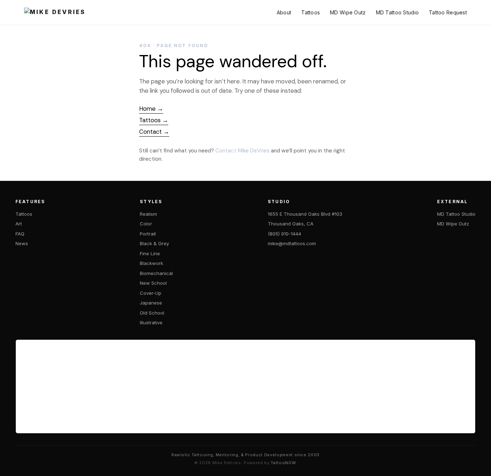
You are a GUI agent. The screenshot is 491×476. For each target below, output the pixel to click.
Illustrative (151, 322)
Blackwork (151, 263)
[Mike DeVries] (55, 13)
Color (146, 223)
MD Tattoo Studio (397, 12)
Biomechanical (156, 273)
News (21, 243)
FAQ (19, 234)
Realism (148, 214)
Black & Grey (154, 243)
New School (153, 283)
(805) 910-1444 (284, 234)
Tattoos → (153, 120)
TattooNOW (283, 462)
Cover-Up (150, 293)
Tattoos (310, 12)
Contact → (154, 132)
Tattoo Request (448, 12)
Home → (151, 109)
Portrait (148, 234)
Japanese (151, 303)
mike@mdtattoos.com (292, 243)
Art (18, 223)
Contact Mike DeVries (242, 150)
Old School (152, 313)
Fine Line (150, 253)
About (284, 12)
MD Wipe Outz (348, 12)
